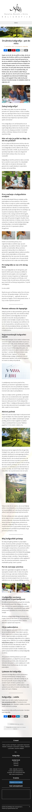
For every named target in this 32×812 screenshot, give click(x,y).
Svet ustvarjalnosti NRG (9, 702)
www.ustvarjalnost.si (17, 774)
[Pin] (14, 50)
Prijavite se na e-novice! (16, 782)
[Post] (9, 50)
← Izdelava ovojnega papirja (16, 724)
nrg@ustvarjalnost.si (18, 771)
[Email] (22, 50)
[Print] (26, 50)
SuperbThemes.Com (12, 808)
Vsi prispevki (18, 46)
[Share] (5, 50)
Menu (16, 23)
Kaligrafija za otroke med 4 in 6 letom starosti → (16, 728)
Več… (16, 752)
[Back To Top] (29, 807)
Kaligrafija (25, 46)
